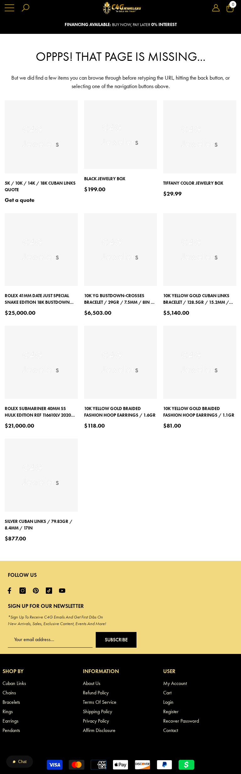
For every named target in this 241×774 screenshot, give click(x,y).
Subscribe (116, 640)
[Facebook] (11, 590)
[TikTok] (50, 590)
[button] (216, 8)
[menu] (9, 8)
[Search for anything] (25, 8)
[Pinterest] (37, 590)
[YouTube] (63, 590)
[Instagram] (24, 590)
